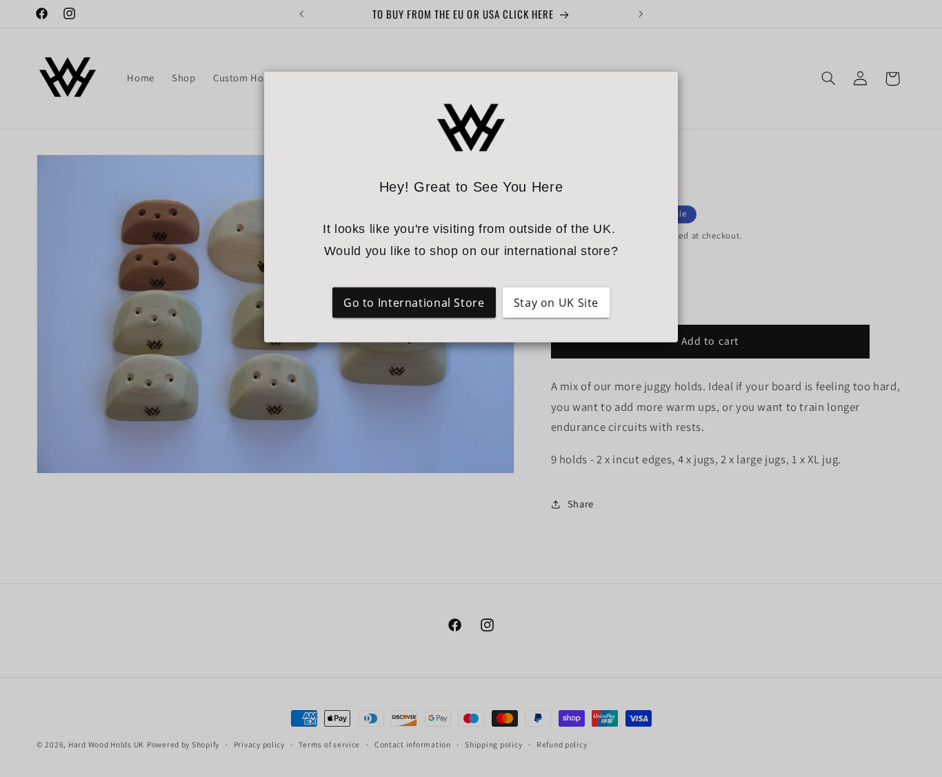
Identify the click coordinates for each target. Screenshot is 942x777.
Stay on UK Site (556, 302)
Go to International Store (414, 302)
